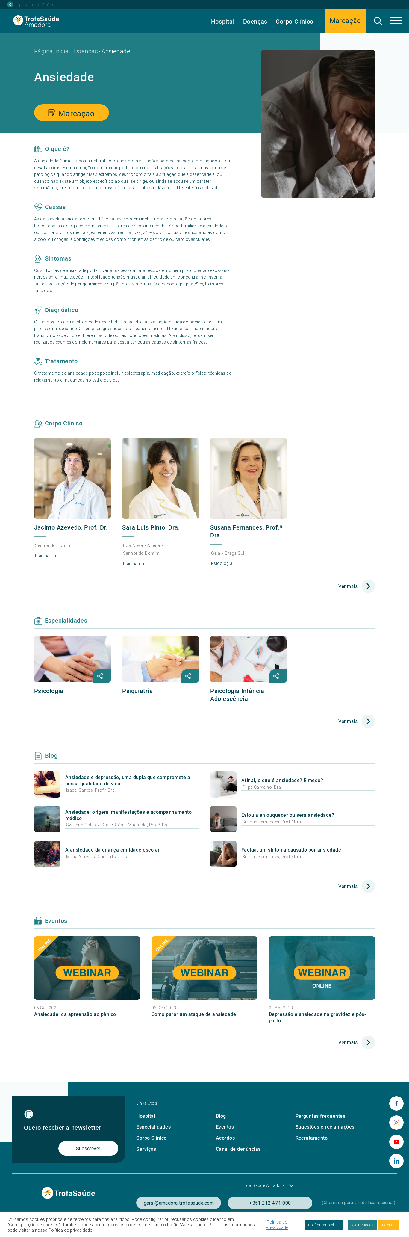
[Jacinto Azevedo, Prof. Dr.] (72, 478)
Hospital (223, 21)
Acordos (225, 1138)
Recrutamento (312, 1138)
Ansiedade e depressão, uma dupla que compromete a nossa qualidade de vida (127, 781)
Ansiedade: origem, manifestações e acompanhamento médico (128, 815)
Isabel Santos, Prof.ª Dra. (91, 790)
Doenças (255, 21)
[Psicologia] (72, 659)
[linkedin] (396, 1161)
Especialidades (153, 1127)
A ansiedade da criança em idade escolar (112, 850)
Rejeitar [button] (388, 1224)
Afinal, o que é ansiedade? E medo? (282, 780)
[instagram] (396, 1122)
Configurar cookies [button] (324, 1224)
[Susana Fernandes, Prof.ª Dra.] (248, 478)
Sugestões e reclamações (325, 1127)
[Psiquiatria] (160, 659)
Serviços (146, 1149)
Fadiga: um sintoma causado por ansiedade (291, 850)
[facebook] (396, 1103)
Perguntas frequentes (321, 1116)
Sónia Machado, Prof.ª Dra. (142, 825)
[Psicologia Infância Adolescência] (248, 659)
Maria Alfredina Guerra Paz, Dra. (98, 856)
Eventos (225, 1127)
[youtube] (396, 1142)
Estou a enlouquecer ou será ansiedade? (287, 815)
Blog (221, 1116)
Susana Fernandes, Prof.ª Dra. (272, 822)
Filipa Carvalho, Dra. (262, 787)
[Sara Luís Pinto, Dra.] (160, 478)
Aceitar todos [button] (362, 1224)
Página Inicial (52, 51)
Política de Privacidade (277, 1224)
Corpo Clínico (294, 21)
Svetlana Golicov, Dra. (88, 825)
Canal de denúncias (238, 1149)
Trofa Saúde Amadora (262, 1185)
